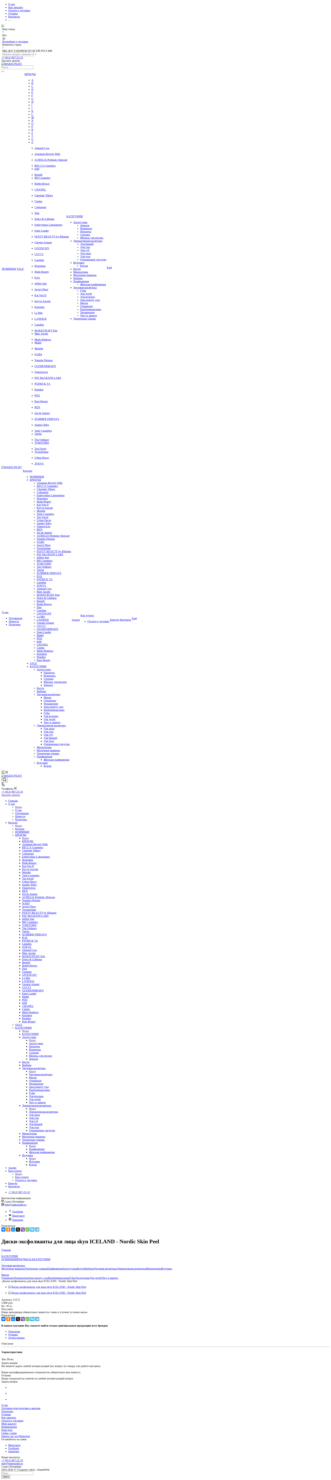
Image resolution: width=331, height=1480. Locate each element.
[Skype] (32, 1229)
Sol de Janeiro (42, 413)
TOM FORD (41, 442)
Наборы (89, 1268)
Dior (36, 213)
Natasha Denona (43, 360)
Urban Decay (41, 457)
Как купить (22, 1177)
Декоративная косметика (43, 1111)
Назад (18, 807)
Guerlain (39, 260)
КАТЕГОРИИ (30, 1034)
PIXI (37, 395)
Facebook (17, 1211)
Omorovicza (41, 372)
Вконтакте (18, 1215)
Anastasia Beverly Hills (47, 154)
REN (37, 407)
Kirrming (39, 307)
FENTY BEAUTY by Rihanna (51, 236)
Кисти (80, 1268)
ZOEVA (39, 463)
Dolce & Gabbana (44, 218)
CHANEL (40, 189)
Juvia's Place (41, 289)
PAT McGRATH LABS (47, 377)
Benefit (38, 174)
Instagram (17, 1219)
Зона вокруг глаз (38, 1277)
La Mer (38, 312)
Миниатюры (153, 1268)
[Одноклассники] (8, 1229)
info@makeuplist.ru (15, 1204)
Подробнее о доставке (15, 41)
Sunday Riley (41, 424)
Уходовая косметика (40, 1074)
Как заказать (8, 1417)
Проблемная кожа (58, 1277)
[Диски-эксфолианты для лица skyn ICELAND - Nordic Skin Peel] (47, 1286)
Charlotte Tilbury (43, 195)
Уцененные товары (36, 1268)
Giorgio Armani (43, 242)
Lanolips (39, 324)
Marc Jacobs (41, 333)
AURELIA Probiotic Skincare (50, 159)
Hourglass (40, 265)
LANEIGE (40, 318)
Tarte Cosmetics (43, 430)
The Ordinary (41, 439)
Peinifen (38, 389)
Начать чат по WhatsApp (15, 1436)
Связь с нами (9, 1433)
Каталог (20, 828)
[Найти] (2, 71)
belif (36, 168)
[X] (18, 1229)
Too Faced (40, 448)
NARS (38, 354)
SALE (30, 1259)
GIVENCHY (41, 248)
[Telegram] (37, 1229)
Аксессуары (36, 1043)
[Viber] (23, 1229)
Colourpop (40, 207)
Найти (6, 1477)
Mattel (37, 342)
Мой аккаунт (9, 1423)
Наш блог (7, 1430)
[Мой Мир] (13, 1229)
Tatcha (38, 433)
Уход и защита (109, 1277)
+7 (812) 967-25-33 (12, 57)
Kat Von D (40, 295)
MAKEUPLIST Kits (45, 330)
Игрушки (34, 1161)
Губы (72, 1277)
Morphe (38, 348)
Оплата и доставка (12, 1420)
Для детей (95, 1277)
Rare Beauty (41, 401)
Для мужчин (82, 1277)
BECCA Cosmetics (45, 165)
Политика (7, 1411)
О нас (18, 810)
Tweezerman (41, 451)
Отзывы (6, 1414)
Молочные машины (13, 1268)
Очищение (7, 1277)
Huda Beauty (41, 271)
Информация (9, 1426)
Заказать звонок (10, 794)
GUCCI (38, 254)
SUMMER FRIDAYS (46, 419)
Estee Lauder (41, 230)
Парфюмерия (36, 1149)
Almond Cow (41, 148)
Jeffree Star (40, 283)
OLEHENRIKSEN (45, 366)
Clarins (38, 201)
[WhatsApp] (28, 1229)
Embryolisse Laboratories (48, 224)
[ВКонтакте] (3, 1229)
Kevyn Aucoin (42, 301)
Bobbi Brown (41, 183)
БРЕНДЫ (27, 841)
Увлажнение (21, 1277)
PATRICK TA (42, 383)
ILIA (37, 277)
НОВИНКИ (8, 1259)
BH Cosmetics (42, 177)
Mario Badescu (42, 339)
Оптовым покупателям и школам (20, 1408)
